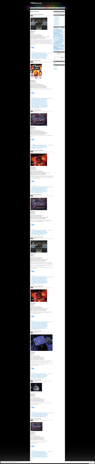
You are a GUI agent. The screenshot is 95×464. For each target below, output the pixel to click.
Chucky (32, 278)
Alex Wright (34, 186)
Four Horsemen (36, 55)
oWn (34, 326)
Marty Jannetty (38, 375)
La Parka (35, 375)
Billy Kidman (43, 186)
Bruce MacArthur (33, 277)
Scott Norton (37, 105)
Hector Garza (45, 101)
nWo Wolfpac (34, 147)
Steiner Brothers (60, 46)
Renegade (45, 104)
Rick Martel (38, 455)
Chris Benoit (40, 53)
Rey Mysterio (41, 147)
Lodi (45, 146)
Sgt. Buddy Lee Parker (33, 106)
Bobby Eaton (62, 29)
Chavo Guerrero (37, 53)
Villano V (45, 283)
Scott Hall (36, 57)
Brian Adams (43, 373)
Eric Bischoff (41, 323)
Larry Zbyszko (57, 39)
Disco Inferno (39, 54)
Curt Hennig (37, 374)
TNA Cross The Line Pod (57, 24)
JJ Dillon (44, 188)
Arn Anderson (36, 186)
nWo (31, 147)
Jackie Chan (42, 324)
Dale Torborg (36, 278)
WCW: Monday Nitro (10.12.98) (37, 237)
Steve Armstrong (44, 191)
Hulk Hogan (55, 36)
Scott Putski (39, 57)
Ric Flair (34, 57)
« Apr (54, 59)
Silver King (45, 57)
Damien (32, 100)
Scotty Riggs (46, 105)
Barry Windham (62, 28)
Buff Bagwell (33, 187)
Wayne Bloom (39, 377)
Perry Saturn (34, 104)
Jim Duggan (34, 414)
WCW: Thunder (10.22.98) (36, 194)
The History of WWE (56, 23)
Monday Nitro (35, 281)
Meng (33, 281)
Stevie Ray (39, 58)
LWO (46, 146)
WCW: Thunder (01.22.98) (36, 418)
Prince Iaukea (37, 104)
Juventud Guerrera (40, 102)
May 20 (32, 287)
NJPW (33, 185)
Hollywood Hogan (35, 324)
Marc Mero (56, 40)
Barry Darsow (34, 373)
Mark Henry (59, 40)
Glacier (38, 55)
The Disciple (39, 328)
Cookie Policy (14, 462)
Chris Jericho (43, 53)
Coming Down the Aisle (56, 17)
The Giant (42, 58)
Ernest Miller (32, 55)
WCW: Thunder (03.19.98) (36, 331)
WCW (35, 185)
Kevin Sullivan (61, 38)
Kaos (45, 102)
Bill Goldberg (40, 186)
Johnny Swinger (36, 102)
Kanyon (43, 102)
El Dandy (34, 101)
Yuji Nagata (43, 377)
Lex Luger (37, 232)
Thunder (38, 148)
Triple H (57, 49)
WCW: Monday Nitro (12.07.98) (37, 14)
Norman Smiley (41, 232)
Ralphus (43, 104)
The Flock (42, 328)
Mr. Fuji (54, 41)
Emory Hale (46, 54)
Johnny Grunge (37, 414)
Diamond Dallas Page (35, 54)
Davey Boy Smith (42, 278)
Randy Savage (43, 454)
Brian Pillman (62, 30)
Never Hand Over (56, 21)
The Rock (54, 49)
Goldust (59, 35)
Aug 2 (31, 381)
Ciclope (34, 278)
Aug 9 (31, 332)
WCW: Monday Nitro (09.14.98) (37, 286)
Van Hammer (37, 192)
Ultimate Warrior (42, 283)
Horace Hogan (41, 55)
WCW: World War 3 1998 (35, 60)
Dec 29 (32, 151)
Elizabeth (39, 323)
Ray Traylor (32, 455)
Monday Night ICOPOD (56, 20)
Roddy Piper (46, 326)
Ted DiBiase (37, 416)
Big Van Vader (56, 29)
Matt (35, 111)
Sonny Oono (32, 58)
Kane (61, 37)
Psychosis (41, 104)
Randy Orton (55, 42)
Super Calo (36, 283)
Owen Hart (59, 41)
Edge (57, 34)
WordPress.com (56, 69)
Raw (56, 43)
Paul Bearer (62, 41)
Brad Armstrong (40, 373)
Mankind (54, 40)
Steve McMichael (36, 58)
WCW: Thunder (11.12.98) (36, 110)
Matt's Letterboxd (56, 18)
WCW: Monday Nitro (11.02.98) (37, 150)
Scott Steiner (42, 57)
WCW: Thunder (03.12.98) (36, 379)
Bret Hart (34, 53)
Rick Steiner (36, 282)
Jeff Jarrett (59, 36)
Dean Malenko (34, 100)
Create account (56, 66)
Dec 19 (32, 420)
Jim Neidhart (45, 324)
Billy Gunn (59, 29)
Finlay (38, 188)
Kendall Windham (45, 55)
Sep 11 (32, 238)
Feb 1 (31, 111)
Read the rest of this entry (39, 221)
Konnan (44, 146)
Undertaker (61, 49)
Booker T (32, 53)
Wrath (46, 58)
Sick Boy (41, 327)
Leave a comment (51, 98)
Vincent (44, 58)
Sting (46, 234)
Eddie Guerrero (43, 54)
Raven (39, 147)
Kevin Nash (32, 232)
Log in (55, 67)
